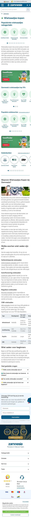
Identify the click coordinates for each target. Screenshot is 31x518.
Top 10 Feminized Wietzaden (14, 100)
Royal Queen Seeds (14, 166)
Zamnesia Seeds (24, 38)
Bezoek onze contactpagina (21, 487)
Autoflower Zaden (5, 38)
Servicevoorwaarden (7, 421)
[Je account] (27, 5)
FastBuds (24, 165)
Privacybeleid (22, 420)
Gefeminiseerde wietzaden (8, 263)
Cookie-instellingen (15, 515)
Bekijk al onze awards (15, 437)
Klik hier (6, 79)
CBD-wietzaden (5, 305)
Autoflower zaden (6, 275)
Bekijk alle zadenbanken (23, 153)
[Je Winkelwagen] (29, 5)
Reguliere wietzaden (7, 292)
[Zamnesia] (14, 5)
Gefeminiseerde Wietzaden (14, 38)
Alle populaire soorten (24, 112)
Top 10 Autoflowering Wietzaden (5, 101)
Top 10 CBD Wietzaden (23, 100)
